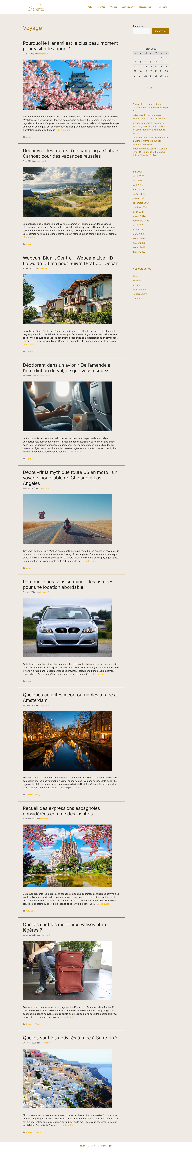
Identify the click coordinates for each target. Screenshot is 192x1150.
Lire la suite (64, 130)
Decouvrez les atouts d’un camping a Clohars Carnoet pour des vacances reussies (71, 153)
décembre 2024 (141, 203)
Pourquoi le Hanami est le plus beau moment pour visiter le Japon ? (151, 107)
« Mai (149, 87)
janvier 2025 (139, 198)
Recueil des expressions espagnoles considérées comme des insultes (61, 810)
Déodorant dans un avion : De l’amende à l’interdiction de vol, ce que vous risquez (66, 367)
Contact (91, 1146)
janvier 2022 (139, 251)
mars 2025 (138, 189)
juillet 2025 (138, 176)
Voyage (113, 7)
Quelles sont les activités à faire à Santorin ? (70, 1037)
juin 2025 (137, 180)
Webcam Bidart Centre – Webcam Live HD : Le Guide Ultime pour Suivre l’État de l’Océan (70, 260)
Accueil (81, 1146)
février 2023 (139, 238)
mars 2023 (138, 234)
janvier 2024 (139, 216)
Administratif (128, 7)
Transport (162, 7)
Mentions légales (106, 1146)
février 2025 (139, 194)
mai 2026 (137, 171)
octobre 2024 (140, 207)
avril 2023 (138, 229)
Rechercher (138, 26)
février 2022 (139, 247)
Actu (90, 7)
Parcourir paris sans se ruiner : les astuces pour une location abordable (68, 584)
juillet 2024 (138, 211)
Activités (101, 7)
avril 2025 (138, 185)
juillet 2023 (138, 225)
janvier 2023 (139, 243)
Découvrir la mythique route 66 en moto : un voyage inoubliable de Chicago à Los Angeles (70, 477)
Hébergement (145, 7)
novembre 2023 (141, 220)
